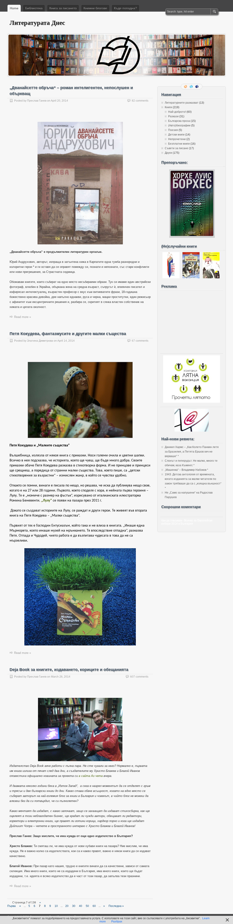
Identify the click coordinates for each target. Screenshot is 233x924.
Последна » (116, 906)
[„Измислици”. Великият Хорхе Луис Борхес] (192, 236)
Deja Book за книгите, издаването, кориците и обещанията (69, 669)
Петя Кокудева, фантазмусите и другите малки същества (68, 333)
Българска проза (179, 121)
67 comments (140, 340)
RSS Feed (186, 86)
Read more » (22, 317)
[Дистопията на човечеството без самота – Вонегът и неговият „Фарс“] (211, 277)
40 (80, 906)
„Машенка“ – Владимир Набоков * (186, 469)
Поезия (173, 130)
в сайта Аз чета (91, 776)
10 (56, 906)
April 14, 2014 (66, 340)
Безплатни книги (179, 143)
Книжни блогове (95, 8)
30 (73, 906)
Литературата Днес (37, 22)
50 (87, 906)
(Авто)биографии (179, 125)
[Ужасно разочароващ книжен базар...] (171, 277)
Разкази (173, 116)
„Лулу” (46, 500)
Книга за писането (63, 8)
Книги (168, 107)
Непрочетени (177, 139)
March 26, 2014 (60, 676)
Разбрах (116, 921)
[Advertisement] (191, 320)
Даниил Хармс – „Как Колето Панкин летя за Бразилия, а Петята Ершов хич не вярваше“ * (192, 451)
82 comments (140, 100)
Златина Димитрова (40, 340)
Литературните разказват (181, 102)
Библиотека (34, 8)
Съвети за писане (176, 148)
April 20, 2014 (59, 100)
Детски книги (176, 134)
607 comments (139, 676)
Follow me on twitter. (191, 86)
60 (94, 906)
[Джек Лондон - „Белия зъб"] (191, 277)
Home (14, 8)
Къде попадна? (125, 8)
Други (168, 152)
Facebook (197, 86)
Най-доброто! (177, 111)
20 (66, 906)
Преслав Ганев (36, 100)
